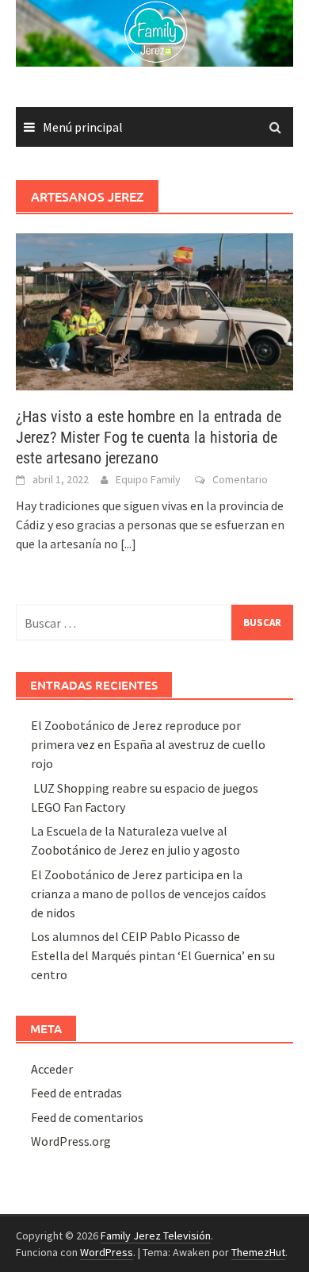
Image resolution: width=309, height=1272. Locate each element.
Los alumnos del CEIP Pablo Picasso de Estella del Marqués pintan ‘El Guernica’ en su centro (153, 955)
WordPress (106, 1252)
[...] (128, 543)
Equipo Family (148, 479)
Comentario (240, 479)
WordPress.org (71, 1141)
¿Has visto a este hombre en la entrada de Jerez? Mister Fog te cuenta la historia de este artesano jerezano (148, 437)
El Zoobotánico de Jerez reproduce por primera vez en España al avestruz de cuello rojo (148, 744)
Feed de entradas (76, 1093)
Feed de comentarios (87, 1117)
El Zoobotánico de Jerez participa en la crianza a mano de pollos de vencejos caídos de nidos (148, 893)
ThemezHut (258, 1252)
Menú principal (83, 127)
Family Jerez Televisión (156, 1235)
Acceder (52, 1069)
